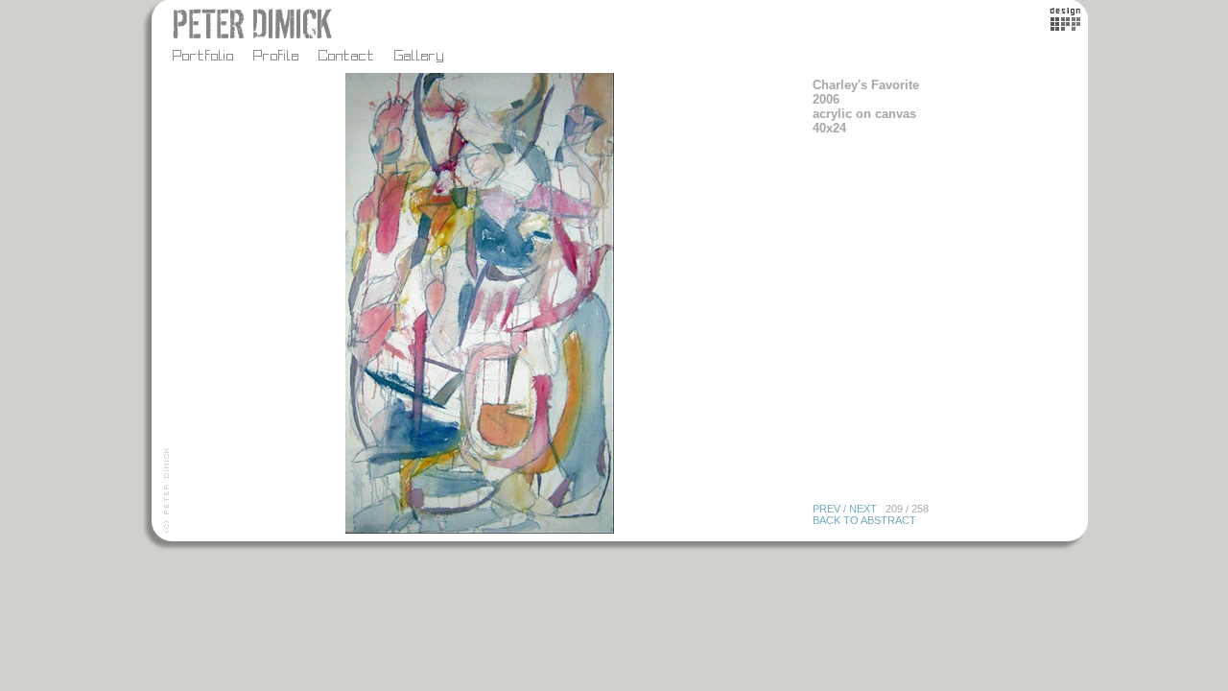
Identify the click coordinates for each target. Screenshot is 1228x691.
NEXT (863, 508)
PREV (826, 508)
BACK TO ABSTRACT (864, 520)
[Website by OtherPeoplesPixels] (1065, 26)
